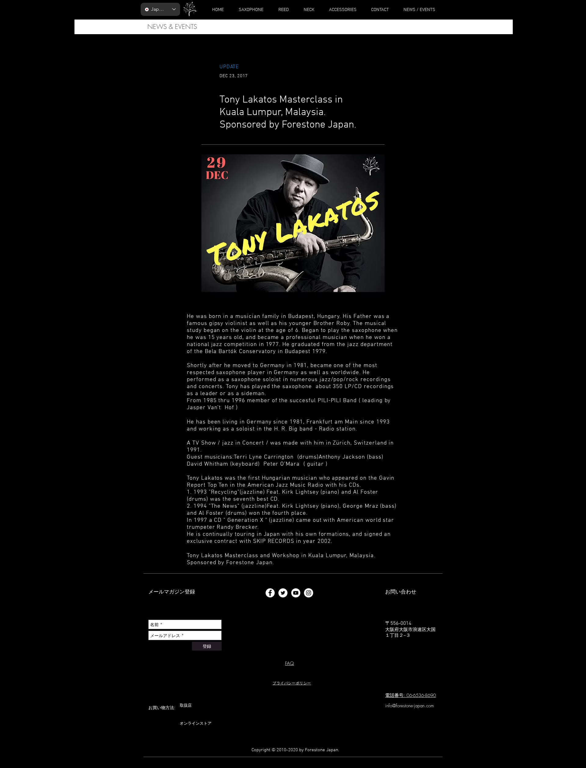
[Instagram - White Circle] (308, 592)
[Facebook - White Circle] (270, 592)
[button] (292, 683)
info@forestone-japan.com (409, 706)
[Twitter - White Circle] (283, 592)
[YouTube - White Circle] (295, 592)
